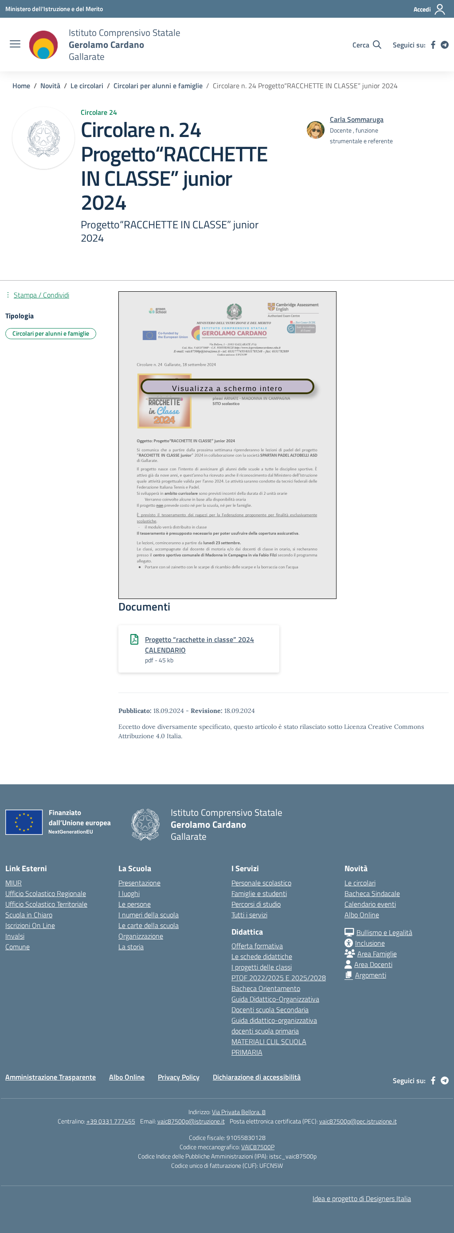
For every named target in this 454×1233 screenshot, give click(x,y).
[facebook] (433, 45)
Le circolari (360, 882)
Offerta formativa (257, 945)
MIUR (13, 882)
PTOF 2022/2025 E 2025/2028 (278, 977)
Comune (17, 946)
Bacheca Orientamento (265, 988)
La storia (131, 946)
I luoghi (129, 893)
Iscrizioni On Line (30, 925)
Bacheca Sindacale (372, 893)
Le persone (134, 904)
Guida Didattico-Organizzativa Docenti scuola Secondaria (275, 1004)
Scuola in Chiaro (28, 914)
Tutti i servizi (249, 914)
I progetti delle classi (261, 967)
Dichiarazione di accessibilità (257, 1077)
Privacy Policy (179, 1077)
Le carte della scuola (148, 925)
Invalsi (14, 936)
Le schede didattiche (261, 956)
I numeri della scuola (148, 914)
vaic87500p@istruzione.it (191, 1121)
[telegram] (445, 45)
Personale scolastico (261, 882)
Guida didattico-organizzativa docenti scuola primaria (274, 1025)
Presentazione (139, 882)
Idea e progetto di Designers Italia (362, 1198)
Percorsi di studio (256, 904)
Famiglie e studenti (259, 893)
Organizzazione (140, 936)
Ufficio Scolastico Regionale (45, 893)
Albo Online (361, 914)
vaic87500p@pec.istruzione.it (358, 1121)
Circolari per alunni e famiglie (50, 333)
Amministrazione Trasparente (50, 1077)
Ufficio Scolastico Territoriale (46, 904)
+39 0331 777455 (110, 1121)
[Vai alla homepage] (43, 45)
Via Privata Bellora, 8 (239, 1111)
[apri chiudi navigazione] (15, 44)
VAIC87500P (257, 1146)
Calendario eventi (370, 904)
